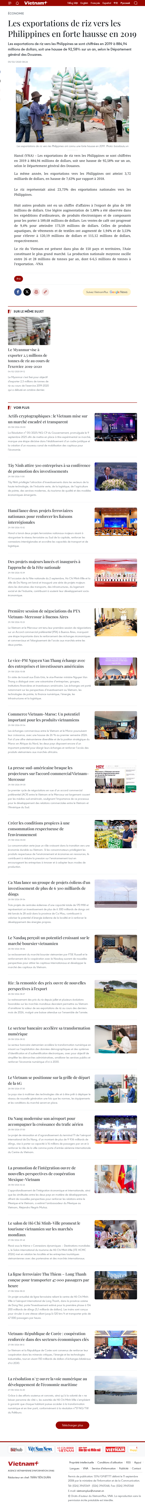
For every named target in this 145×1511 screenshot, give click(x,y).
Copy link (45, 292)
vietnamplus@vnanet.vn (90, 1490)
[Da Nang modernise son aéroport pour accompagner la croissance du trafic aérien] (116, 1129)
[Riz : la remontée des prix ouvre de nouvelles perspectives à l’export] (116, 994)
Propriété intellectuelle (81, 1462)
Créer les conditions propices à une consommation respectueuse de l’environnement (39, 828)
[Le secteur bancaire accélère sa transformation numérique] (116, 1039)
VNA (85, 1468)
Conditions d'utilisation (110, 1462)
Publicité (123, 1468)
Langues (74, 1468)
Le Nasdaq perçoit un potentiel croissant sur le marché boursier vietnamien (48, 940)
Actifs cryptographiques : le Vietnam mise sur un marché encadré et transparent (48, 418)
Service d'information (104, 1468)
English (84, 3)
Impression (36, 292)
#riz (18, 278)
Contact (136, 1468)
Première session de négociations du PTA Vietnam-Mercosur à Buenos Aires (44, 613)
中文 (116, 3)
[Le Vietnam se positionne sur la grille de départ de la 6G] (116, 1089)
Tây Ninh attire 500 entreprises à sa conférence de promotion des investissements (49, 468)
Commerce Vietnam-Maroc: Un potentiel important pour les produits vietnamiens (44, 716)
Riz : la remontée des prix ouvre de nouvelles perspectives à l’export (47, 985)
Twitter (27, 292)
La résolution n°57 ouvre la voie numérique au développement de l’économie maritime (47, 1381)
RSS (128, 1462)
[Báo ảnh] (97, 1449)
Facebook (18, 292)
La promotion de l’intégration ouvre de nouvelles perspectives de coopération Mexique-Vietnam (42, 1173)
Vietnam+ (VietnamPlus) (36, 3)
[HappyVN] (121, 1449)
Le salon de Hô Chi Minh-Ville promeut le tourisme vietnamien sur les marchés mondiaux (44, 1228)
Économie (16, 13)
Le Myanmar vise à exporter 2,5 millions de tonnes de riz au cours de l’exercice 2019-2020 (29, 358)
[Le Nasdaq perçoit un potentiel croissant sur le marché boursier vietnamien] (116, 949)
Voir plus (22, 407)
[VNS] (22, 1449)
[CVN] (47, 1449)
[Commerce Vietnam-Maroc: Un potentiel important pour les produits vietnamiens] (116, 725)
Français (95, 3)
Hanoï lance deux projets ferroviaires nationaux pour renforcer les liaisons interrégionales (40, 516)
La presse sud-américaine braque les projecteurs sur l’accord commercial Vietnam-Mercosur (48, 773)
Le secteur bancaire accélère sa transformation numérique (49, 1030)
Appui (137, 1462)
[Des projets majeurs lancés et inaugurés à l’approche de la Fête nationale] (116, 573)
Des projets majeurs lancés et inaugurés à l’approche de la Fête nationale (44, 564)
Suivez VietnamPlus (97, 292)
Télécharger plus (72, 1425)
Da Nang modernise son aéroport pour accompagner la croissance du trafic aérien (45, 1121)
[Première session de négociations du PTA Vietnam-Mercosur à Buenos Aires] (116, 622)
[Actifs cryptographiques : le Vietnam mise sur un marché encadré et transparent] (116, 427)
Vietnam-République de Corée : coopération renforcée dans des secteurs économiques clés (48, 1336)
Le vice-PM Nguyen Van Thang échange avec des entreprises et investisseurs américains (46, 663)
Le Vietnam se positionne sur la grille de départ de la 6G (49, 1080)
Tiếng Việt (72, 3)
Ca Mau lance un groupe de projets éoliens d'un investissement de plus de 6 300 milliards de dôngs (49, 888)
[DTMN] (72, 1449)
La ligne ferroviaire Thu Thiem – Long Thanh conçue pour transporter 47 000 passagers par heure (48, 1279)
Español (107, 3)
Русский (125, 3)
